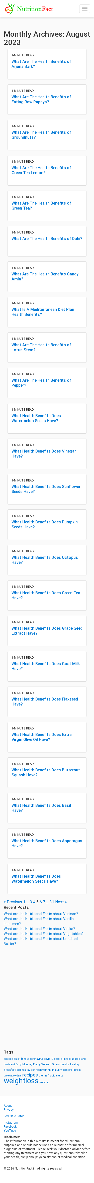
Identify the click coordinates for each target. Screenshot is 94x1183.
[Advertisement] (47, 998)
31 (52, 902)
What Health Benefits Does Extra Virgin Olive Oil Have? (42, 737)
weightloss (21, 1080)
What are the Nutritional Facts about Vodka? (39, 929)
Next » (61, 902)
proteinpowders (13, 1075)
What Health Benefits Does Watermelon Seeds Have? (36, 418)
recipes (30, 1075)
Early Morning (24, 1064)
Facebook (10, 1126)
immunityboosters (61, 1069)
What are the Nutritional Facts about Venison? (41, 914)
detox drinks (61, 1059)
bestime (8, 1059)
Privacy (9, 1109)
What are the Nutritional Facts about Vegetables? (43, 934)
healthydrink (43, 1069)
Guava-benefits (60, 1064)
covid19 (48, 1059)
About (8, 1105)
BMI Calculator (14, 1116)
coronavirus (37, 1059)
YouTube (10, 1130)
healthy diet (28, 1069)
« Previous (13, 902)
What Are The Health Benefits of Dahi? (47, 238)
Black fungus (21, 1059)
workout (44, 1082)
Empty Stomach (42, 1064)
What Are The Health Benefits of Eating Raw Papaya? (41, 99)
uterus (59, 1075)
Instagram (11, 1122)
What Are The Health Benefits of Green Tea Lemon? (41, 170)
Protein (77, 1069)
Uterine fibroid (47, 1075)
